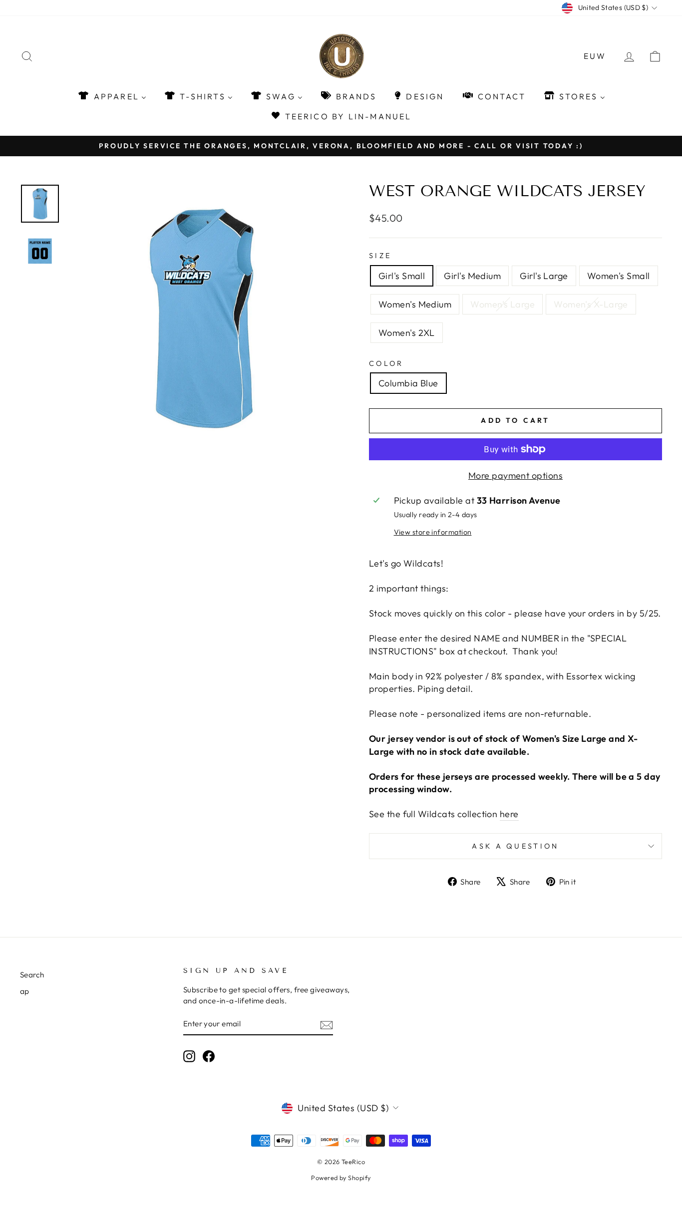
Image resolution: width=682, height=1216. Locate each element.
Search (32, 974)
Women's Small (618, 276)
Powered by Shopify (340, 1178)
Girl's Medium (472, 276)
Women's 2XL (406, 332)
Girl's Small (401, 276)
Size (380, 255)
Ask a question (515, 846)
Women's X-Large (591, 304)
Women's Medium (414, 304)
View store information (433, 532)
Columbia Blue (408, 383)
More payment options (515, 475)
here (509, 814)
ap (24, 991)
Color (386, 363)
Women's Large (502, 304)
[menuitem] (111, 96)
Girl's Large (544, 276)
